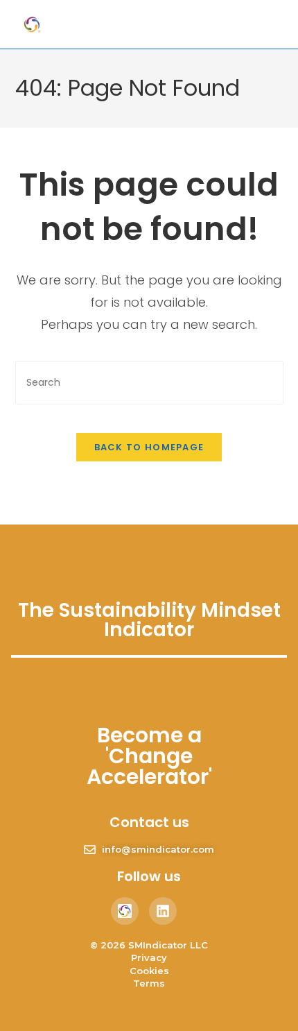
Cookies (149, 970)
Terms (149, 983)
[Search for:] (267, 24)
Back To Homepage (149, 447)
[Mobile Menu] (248, 24)
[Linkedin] (163, 911)
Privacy (149, 957)
